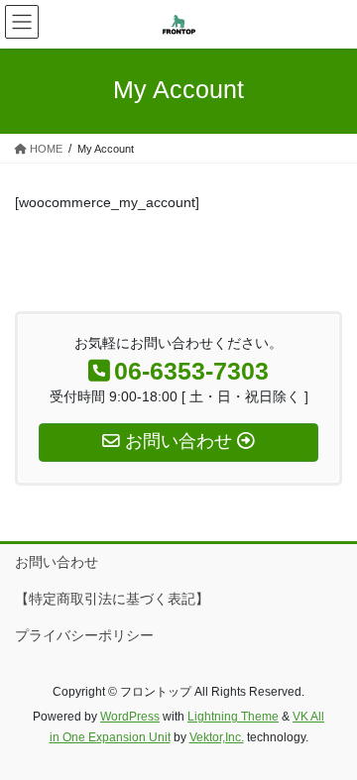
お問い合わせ (56, 562)
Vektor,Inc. (216, 737)
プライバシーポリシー (84, 635)
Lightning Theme (233, 717)
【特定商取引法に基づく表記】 (112, 599)
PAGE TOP (328, 738)
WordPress (130, 717)
